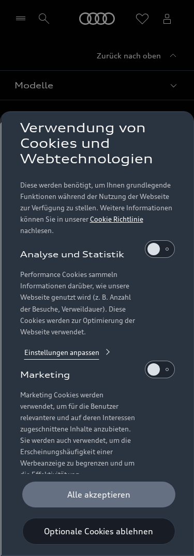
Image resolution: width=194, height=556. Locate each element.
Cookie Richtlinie (116, 219)
